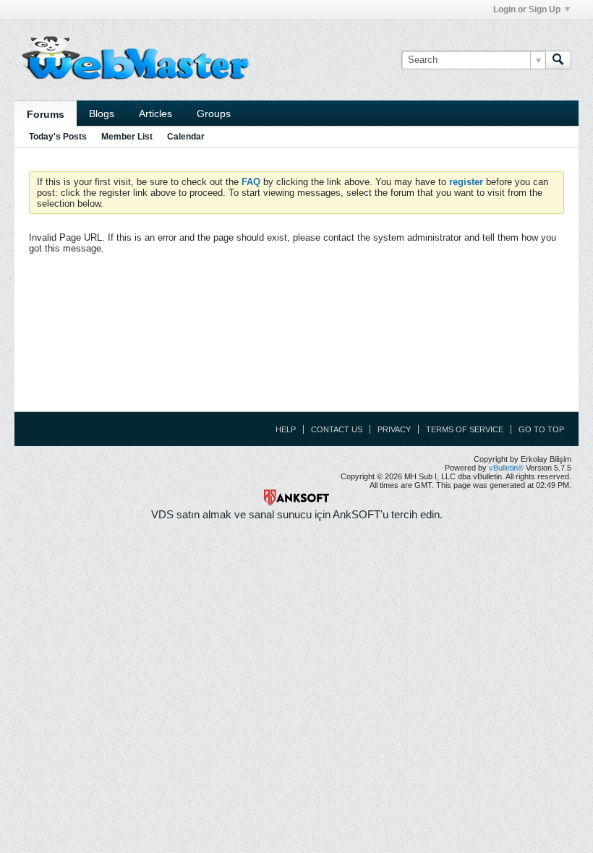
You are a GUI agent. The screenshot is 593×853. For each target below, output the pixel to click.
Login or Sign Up (526, 9)
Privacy (394, 429)
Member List (127, 137)
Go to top (541, 429)
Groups (214, 113)
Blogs (101, 113)
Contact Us (336, 429)
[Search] (558, 60)
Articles (155, 113)
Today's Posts (58, 137)
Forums (45, 114)
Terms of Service (464, 429)
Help (286, 429)
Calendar (186, 137)
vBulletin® (506, 467)
